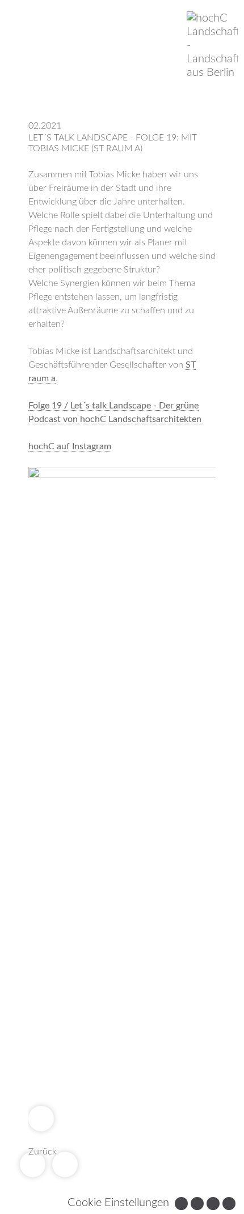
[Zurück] (32, 1164)
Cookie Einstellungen (118, 1202)
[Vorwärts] (65, 1164)
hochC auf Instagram (69, 446)
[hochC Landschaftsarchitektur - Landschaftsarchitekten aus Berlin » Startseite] (212, 45)
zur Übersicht (41, 1118)
